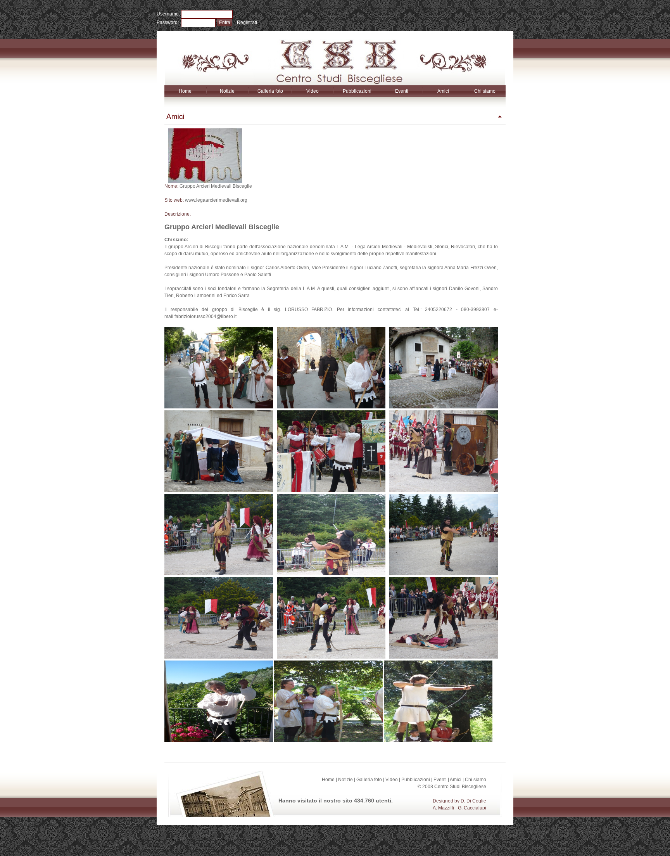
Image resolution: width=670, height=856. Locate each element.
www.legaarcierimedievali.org (216, 200)
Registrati (247, 22)
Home (185, 91)
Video (312, 91)
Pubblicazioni (357, 91)
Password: (169, 22)
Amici (443, 91)
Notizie (227, 91)
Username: (169, 14)
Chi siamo (485, 91)
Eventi (401, 91)
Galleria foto (270, 91)
